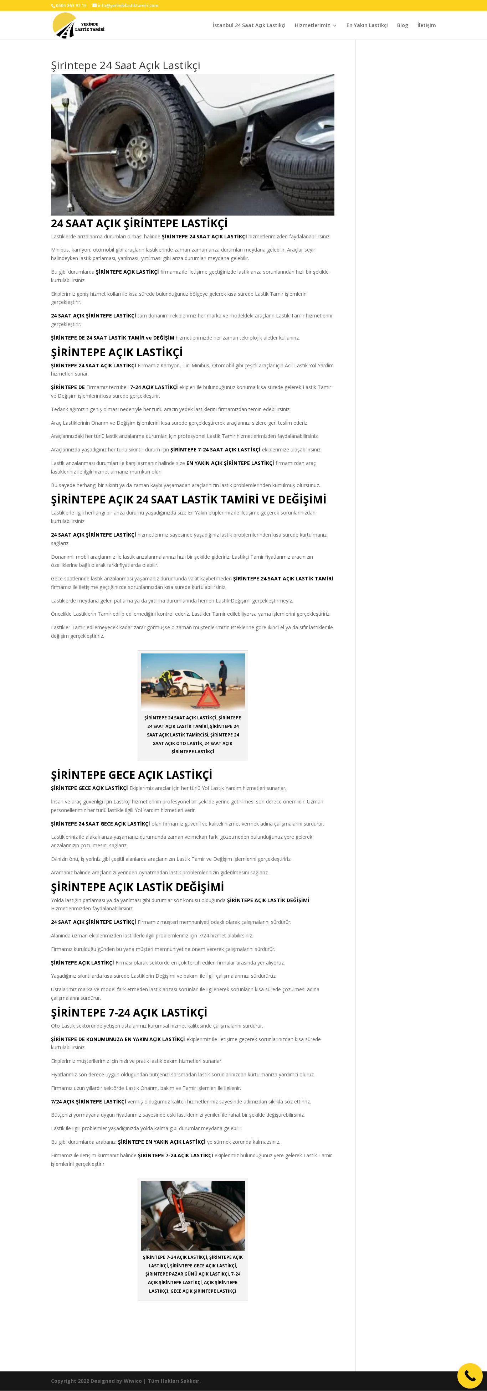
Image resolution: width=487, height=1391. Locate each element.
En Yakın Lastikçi (367, 26)
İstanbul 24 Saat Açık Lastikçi (249, 26)
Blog (402, 26)
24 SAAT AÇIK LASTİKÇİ (218, 236)
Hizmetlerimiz (312, 26)
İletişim (426, 26)
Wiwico (133, 1380)
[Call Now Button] (470, 1376)
